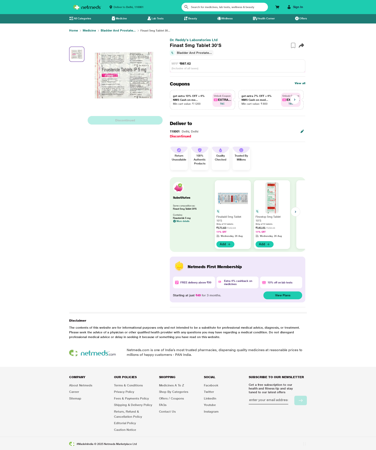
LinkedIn (210, 398)
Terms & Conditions (128, 385)
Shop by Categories (173, 392)
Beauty (192, 18)
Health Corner (266, 18)
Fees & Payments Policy (131, 398)
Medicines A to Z (171, 385)
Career (74, 392)
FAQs (163, 405)
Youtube (210, 405)
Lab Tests (158, 18)
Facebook (211, 385)
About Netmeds (80, 385)
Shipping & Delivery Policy (133, 405)
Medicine (121, 18)
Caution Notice (125, 430)
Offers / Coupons (171, 398)
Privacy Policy (124, 392)
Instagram (211, 411)
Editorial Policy (125, 423)
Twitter (209, 392)
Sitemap (75, 398)
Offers (303, 18)
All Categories (82, 18)
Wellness (227, 18)
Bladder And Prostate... (194, 53)
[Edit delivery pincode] (302, 131)
